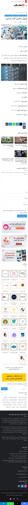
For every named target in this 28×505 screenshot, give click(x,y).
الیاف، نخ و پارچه (8, 15)
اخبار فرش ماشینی (20, 12)
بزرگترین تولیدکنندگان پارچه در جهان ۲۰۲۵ (21, 145)
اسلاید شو (15, 15)
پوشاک (13, 407)
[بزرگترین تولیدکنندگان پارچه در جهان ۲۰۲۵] (21, 140)
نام (26, 192)
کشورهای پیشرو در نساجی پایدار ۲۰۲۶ (8, 145)
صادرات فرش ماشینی (22, 399)
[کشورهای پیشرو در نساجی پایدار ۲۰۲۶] (7, 140)
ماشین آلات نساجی (6, 402)
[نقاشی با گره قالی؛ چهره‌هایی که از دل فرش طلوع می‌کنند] (7, 153)
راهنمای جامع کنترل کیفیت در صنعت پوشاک (16, 1)
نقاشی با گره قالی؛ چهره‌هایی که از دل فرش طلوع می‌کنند (7, 159)
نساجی (14, 404)
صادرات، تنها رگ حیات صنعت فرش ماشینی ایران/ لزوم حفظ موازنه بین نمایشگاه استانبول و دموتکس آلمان (21, 161)
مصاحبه (24, 404)
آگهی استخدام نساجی (22, 397)
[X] (20, 124)
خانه (25, 12)
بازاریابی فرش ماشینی (12, 397)
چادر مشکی (8, 407)
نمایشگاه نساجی (23, 407)
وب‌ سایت (25, 204)
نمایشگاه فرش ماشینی (7, 404)
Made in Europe (22, 451)
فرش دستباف (20, 402)
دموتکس (5, 397)
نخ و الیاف (19, 404)
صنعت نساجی (5, 399)
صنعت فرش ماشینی (13, 399)
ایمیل (25, 198)
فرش (25, 402)
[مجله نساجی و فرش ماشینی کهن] (18, 6)
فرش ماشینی (13, 402)
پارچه (17, 407)
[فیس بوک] (24, 124)
